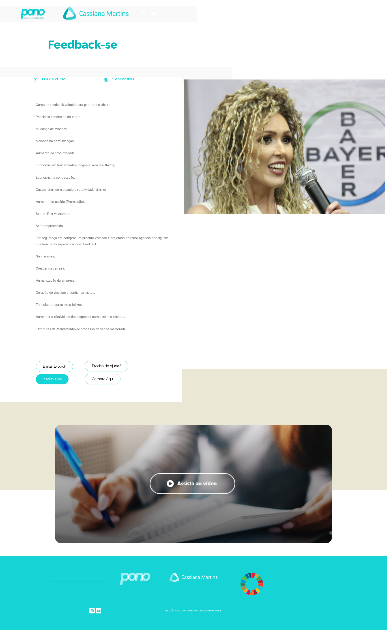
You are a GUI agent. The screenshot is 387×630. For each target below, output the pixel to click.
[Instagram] (143, 13)
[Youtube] (153, 13)
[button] (54, 366)
